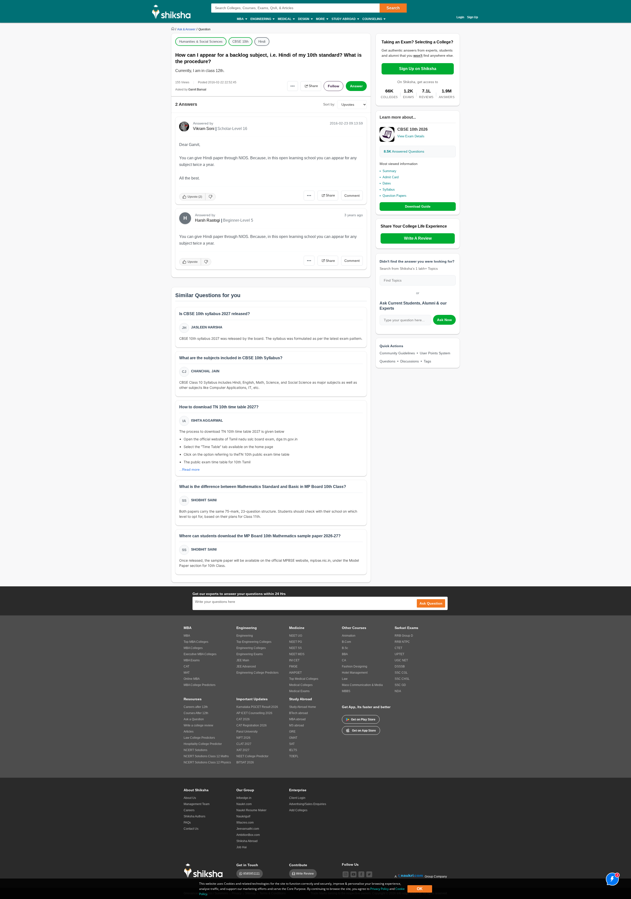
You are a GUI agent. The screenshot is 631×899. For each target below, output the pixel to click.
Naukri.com (244, 804)
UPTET (399, 654)
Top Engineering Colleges (253, 642)
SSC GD (400, 685)
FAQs (187, 822)
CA (344, 660)
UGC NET (401, 660)
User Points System (435, 353)
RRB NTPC (402, 642)
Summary (389, 171)
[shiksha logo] (205, 870)
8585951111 (251, 873)
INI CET (294, 660)
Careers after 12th (196, 707)
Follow (333, 86)
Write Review (305, 873)
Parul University (247, 731)
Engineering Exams (249, 654)
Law (345, 679)
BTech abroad (298, 713)
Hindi (261, 41)
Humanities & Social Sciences (201, 41)
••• (292, 86)
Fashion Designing (354, 666)
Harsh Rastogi (207, 220)
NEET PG (295, 642)
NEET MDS (296, 654)
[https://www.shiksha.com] (173, 29)
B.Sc (345, 648)
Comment (352, 196)
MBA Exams (192, 660)
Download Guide (417, 206)
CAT (186, 666)
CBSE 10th (240, 41)
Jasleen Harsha (206, 327)
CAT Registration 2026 (251, 725)
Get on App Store (364, 730)
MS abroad (296, 725)
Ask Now (444, 320)
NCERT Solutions (195, 750)
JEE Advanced (246, 666)
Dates (387, 183)
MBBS (346, 691)
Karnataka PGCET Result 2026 (257, 707)
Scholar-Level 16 (232, 128)
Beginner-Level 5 (238, 220)
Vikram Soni (203, 128)
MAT (187, 672)
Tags (427, 361)
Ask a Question (194, 719)
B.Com (346, 642)
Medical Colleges (301, 685)
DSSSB (400, 666)
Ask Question (431, 603)
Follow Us (350, 864)
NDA (398, 691)
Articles (188, 731)
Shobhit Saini (204, 500)
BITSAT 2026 (245, 762)
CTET (398, 648)
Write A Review (418, 238)
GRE (292, 731)
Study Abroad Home (302, 707)
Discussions (409, 361)
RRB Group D (404, 635)
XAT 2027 (242, 750)
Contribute (298, 865)
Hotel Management (355, 672)
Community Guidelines (397, 353)
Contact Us (191, 828)
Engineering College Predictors (257, 672)
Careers (189, 810)
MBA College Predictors (199, 685)
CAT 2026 (243, 719)
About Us (190, 798)
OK (420, 889)
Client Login (297, 798)
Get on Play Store (363, 719)
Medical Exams (299, 691)
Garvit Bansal (197, 89)
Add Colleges (298, 810)
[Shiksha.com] (173, 11)
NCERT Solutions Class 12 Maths (206, 756)
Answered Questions (404, 151)
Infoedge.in (243, 798)
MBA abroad (297, 719)
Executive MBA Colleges (200, 654)
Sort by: (329, 104)
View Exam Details (410, 136)
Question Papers (394, 196)
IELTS (293, 750)
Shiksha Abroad (247, 841)
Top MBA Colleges (196, 642)
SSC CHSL (402, 679)
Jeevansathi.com (247, 828)
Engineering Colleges (251, 648)
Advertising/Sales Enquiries (307, 804)
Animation (348, 635)
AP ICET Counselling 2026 (254, 713)
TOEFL (293, 756)
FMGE (293, 666)
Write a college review (198, 725)
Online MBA (192, 679)
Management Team (197, 804)
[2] (611, 878)
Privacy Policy (379, 889)
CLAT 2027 (243, 744)
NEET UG (295, 635)
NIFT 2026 (243, 737)
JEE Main (242, 660)
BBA (345, 654)
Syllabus (389, 189)
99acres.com (245, 822)
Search (393, 8)
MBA (187, 635)
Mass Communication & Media (362, 685)
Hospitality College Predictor (203, 744)
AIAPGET (295, 672)
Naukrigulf (243, 816)
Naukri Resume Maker (251, 810)
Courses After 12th (196, 713)
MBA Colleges (193, 648)
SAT (292, 744)
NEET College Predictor (252, 756)
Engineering (244, 635)
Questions (387, 361)
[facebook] (361, 874)
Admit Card (391, 177)
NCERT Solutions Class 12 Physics (207, 762)
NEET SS (295, 648)
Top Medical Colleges (303, 679)
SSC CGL (401, 672)
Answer (356, 86)
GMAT (293, 737)
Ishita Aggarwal (207, 420)
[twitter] (369, 874)
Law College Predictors (199, 737)
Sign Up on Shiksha (417, 69)
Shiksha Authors (194, 816)
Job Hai (241, 847)
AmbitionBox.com (248, 835)
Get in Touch (247, 865)
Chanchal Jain (205, 371)
